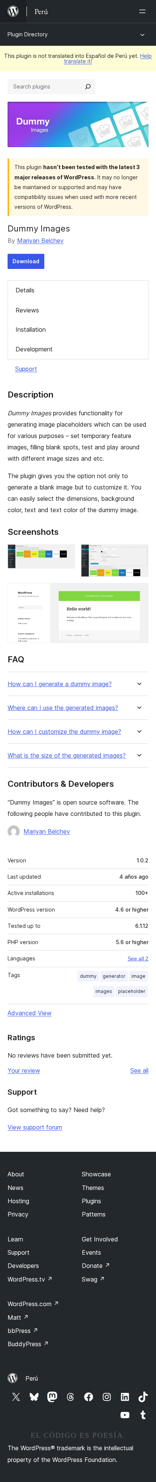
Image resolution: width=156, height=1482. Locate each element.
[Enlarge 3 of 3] (138, 593)
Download (25, 261)
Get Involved (100, 1239)
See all (139, 1070)
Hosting (18, 1201)
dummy (88, 976)
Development (34, 349)
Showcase (96, 1174)
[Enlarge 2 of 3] (138, 554)
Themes (93, 1188)
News (15, 1188)
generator (114, 976)
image (138, 976)
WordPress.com (33, 1304)
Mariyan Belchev (40, 240)
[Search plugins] (87, 86)
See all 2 (138, 958)
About (16, 1174)
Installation (31, 329)
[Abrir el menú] (144, 11)
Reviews (27, 310)
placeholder (131, 991)
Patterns (94, 1214)
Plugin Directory (28, 34)
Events (91, 1252)
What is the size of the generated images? (67, 755)
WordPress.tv (30, 1279)
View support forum (35, 1127)
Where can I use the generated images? (63, 707)
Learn (15, 1239)
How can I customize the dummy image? (64, 731)
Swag (93, 1279)
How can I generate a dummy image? (60, 684)
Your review (24, 1070)
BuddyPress (28, 1344)
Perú (31, 1378)
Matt (18, 1317)
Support (26, 369)
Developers (23, 1265)
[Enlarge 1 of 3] (65, 554)
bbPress (23, 1330)
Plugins (91, 1201)
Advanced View (29, 1013)
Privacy (18, 1214)
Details (25, 290)
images (103, 991)
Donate (96, 1265)
